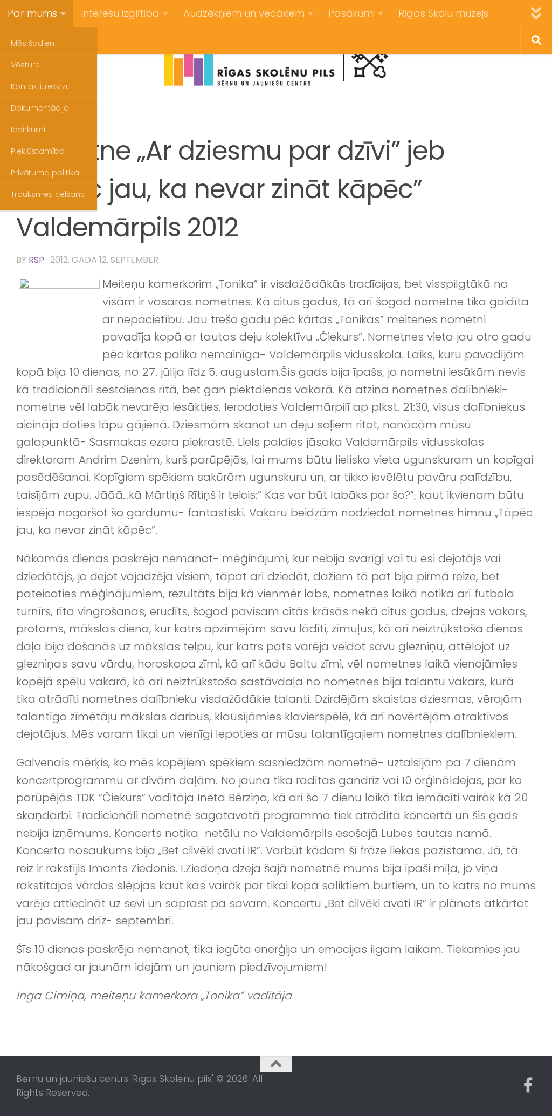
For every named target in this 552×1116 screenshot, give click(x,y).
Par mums (32, 13)
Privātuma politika (45, 172)
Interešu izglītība (120, 13)
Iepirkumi (28, 129)
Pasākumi (351, 13)
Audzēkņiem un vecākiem (244, 13)
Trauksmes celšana (48, 194)
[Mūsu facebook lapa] (528, 1085)
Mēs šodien (32, 43)
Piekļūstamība (38, 151)
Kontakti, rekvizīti (41, 86)
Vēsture (25, 64)
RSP (36, 260)
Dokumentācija (40, 108)
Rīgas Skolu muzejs (443, 13)
